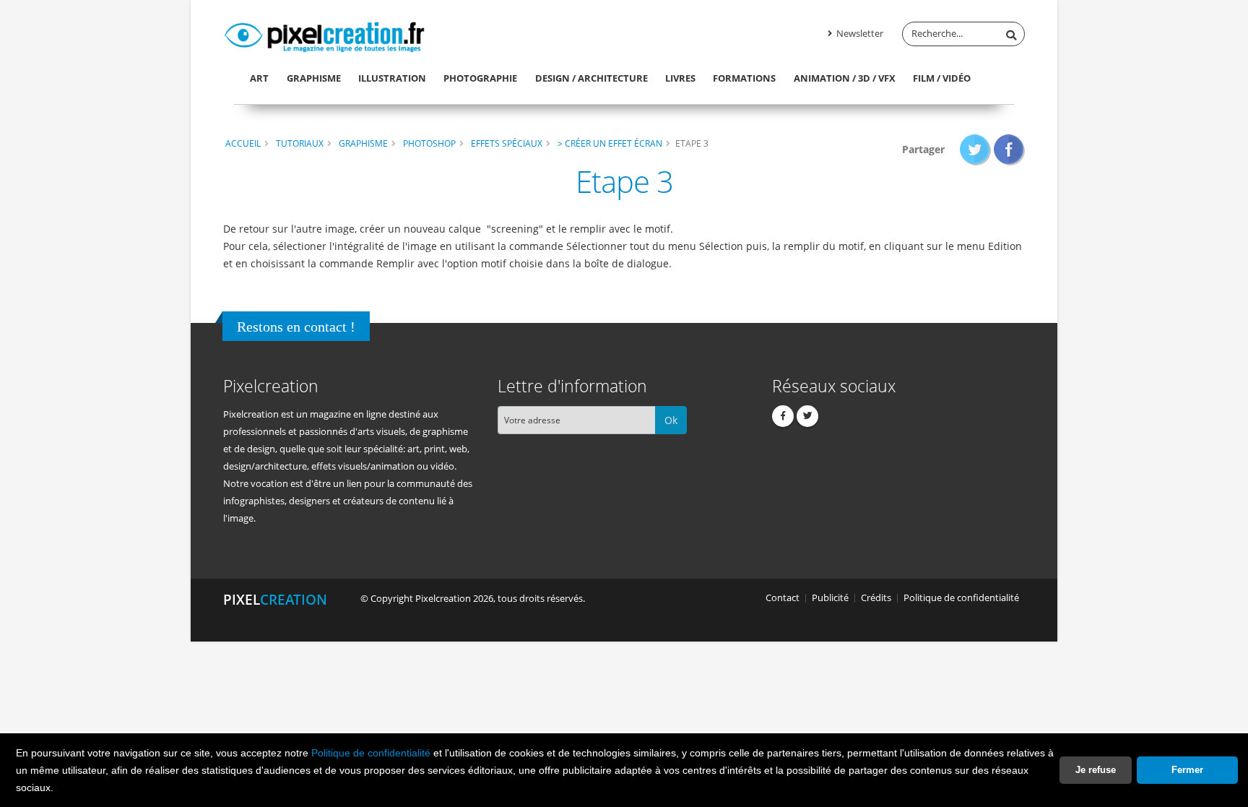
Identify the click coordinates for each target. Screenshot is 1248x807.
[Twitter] (807, 416)
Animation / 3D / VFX (845, 78)
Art (259, 78)
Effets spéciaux (506, 143)
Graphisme (314, 78)
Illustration (392, 78)
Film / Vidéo (942, 78)
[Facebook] (783, 416)
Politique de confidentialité (370, 753)
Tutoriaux (300, 143)
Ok (670, 420)
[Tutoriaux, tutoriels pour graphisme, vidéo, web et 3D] (324, 35)
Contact (783, 598)
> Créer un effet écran (610, 143)
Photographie (480, 78)
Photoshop (429, 143)
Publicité (830, 598)
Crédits (876, 598)
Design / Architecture (591, 78)
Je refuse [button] (1095, 769)
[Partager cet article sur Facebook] (1009, 149)
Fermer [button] (1187, 769)
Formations (744, 78)
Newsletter (858, 33)
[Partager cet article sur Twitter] (975, 149)
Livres (680, 78)
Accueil (243, 143)
